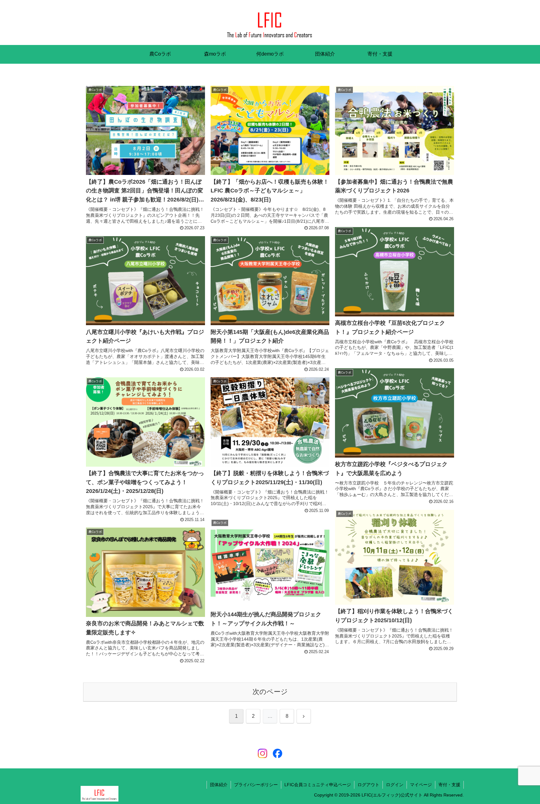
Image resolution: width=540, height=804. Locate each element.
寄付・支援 (449, 784)
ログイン (394, 784)
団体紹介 (219, 784)
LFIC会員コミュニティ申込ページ (317, 784)
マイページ (421, 784)
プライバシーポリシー (256, 784)
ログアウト (368, 784)
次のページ (270, 692)
